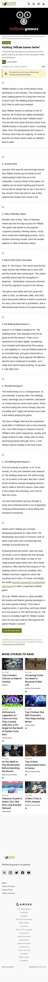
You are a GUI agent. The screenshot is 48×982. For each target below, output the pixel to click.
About (4, 883)
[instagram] (10, 872)
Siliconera (24, 926)
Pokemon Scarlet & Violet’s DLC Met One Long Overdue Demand (12, 803)
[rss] (4, 872)
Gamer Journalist (24, 936)
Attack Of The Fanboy (24, 919)
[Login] (43, 3)
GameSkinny (24, 940)
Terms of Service (8, 886)
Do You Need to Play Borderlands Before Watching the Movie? (11, 766)
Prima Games (24, 923)
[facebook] (22, 872)
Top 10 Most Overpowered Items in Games (35, 764)
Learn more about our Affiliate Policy (13, 644)
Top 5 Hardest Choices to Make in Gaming (12, 678)
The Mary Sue (24, 947)
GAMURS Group (41, 967)
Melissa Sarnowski (32, 688)
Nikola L (5, 685)
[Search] (28, 3)
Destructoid (24, 933)
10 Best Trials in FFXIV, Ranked (33, 800)
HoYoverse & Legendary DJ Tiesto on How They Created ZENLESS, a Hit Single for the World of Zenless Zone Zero (12, 723)
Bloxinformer (24, 957)
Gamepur (24, 916)
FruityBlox (24, 954)
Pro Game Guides (24, 909)
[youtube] (28, 872)
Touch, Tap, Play (24, 950)
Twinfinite (24, 912)
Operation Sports (24, 943)
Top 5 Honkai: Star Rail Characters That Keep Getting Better (34, 716)
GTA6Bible (24, 960)
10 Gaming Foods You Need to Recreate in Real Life (34, 680)
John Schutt (7, 738)
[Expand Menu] (38, 3)
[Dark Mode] (33, 3)
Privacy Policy (7, 890)
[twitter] (16, 872)
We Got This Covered (24, 930)
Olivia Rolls (6, 811)
